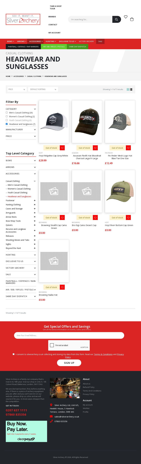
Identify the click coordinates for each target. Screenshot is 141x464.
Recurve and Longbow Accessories (16, 230)
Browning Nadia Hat (48, 294)
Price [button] (9, 136)
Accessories (35, 41)
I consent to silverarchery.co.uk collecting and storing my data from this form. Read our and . (69, 356)
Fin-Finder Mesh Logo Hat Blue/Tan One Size (120, 157)
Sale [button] (8, 274)
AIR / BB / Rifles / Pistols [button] (20, 290)
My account (54, 32)
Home (8, 76)
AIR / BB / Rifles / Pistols (54, 46)
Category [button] (11, 109)
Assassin (75, 153)
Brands (52, 16)
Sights (8, 244)
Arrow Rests (11, 217)
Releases (10, 236)
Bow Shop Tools (13, 221)
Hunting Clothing (13, 204)
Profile (85, 412)
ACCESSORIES (19, 76)
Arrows (21, 41)
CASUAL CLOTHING (34, 76)
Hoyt (41, 153)
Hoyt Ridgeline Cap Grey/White (53, 155)
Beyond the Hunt (13, 248)
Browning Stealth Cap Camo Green (54, 226)
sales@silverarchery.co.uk (67, 416)
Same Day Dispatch (77, 46)
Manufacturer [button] (14, 129)
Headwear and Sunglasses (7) (22, 124)
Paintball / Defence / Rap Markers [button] (20, 282)
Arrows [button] (10, 167)
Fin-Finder (109, 153)
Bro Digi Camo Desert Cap (84, 225)
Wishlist (86, 408)
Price (11, 89)
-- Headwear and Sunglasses (18, 196)
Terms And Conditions (92, 390)
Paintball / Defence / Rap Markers (23, 46)
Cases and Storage (14, 208)
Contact (52, 24)
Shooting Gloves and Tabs (17, 240)
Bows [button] (9, 160)
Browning (43, 222)
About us (86, 383)
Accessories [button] (12, 174)
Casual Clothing (13, 181)
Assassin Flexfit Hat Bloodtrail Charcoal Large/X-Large (87, 157)
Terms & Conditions (103, 354)
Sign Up (69, 362)
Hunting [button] (10, 255)
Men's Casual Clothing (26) (21, 112)
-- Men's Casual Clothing (16, 185)
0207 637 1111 (16, 410)
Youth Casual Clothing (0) (20, 120)
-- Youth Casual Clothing (16, 192)
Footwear (10, 200)
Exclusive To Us (66, 41)
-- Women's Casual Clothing (18, 188)
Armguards (11, 212)
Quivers (9, 225)
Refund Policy (88, 387)
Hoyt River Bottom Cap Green (119, 225)
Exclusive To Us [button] (14, 261)
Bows (9, 41)
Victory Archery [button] (15, 268)
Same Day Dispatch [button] (16, 296)
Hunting (50, 41)
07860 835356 (16, 414)
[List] (131, 89)
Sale (100, 41)
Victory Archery (86, 41)
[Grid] (128, 89)
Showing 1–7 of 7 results (113, 89)
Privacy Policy (88, 394)
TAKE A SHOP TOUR (56, 7)
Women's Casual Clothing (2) (22, 116)
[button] (132, 19)
